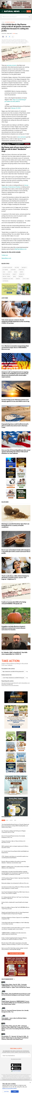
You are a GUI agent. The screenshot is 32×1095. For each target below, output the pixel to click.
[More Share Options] (13, 36)
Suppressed (23, 43)
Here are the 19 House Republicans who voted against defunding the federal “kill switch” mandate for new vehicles (16, 451)
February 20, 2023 (16, 108)
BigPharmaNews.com (20, 249)
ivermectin (11, 41)
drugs (19, 40)
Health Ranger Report (7, 979)
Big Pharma (23, 39)
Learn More (6, 1091)
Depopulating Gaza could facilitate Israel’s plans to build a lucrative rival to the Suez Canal (15, 425)
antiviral (14, 39)
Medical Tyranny (17, 41)
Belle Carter (10, 370)
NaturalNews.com (6, 258)
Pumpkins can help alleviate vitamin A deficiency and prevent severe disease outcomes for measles (13, 628)
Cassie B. (9, 422)
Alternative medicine (10, 22)
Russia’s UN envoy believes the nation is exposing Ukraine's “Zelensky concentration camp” (14, 862)
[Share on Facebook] (6, 36)
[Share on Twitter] (9, 36)
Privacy (4, 1075)
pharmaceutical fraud (6, 43)
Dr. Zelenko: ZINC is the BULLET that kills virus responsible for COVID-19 (14, 653)
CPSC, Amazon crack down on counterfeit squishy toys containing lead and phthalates (15, 857)
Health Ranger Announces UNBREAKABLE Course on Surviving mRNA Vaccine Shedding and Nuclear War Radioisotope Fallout (16, 1003)
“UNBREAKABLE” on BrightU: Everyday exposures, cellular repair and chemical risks (14, 933)
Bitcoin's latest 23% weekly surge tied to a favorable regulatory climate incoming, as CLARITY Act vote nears (15, 943)
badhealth (18, 39)
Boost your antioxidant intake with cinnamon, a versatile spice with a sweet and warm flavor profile (16, 551)
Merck (22, 41)
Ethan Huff (9, 33)
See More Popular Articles (16, 953)
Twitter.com (5, 255)
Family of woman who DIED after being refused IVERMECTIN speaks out (14, 602)
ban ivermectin (22, 137)
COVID (12, 40)
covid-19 (16, 40)
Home (3, 22)
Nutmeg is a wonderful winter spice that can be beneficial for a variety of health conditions (15, 525)
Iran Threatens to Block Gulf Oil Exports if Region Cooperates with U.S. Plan (14, 831)
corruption (9, 40)
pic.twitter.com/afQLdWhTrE (12, 101)
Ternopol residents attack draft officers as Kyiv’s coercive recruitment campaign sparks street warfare (16, 928)
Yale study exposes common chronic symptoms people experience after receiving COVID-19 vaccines (16, 321)
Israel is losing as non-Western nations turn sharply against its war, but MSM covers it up (15, 400)
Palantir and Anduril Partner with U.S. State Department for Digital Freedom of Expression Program (15, 913)
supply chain (18, 43)
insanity (7, 41)
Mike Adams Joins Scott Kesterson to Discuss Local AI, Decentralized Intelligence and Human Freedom (16, 994)
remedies (13, 43)
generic (22, 40)
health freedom (6, 274)
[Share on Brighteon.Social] (3, 36)
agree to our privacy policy (9, 1088)
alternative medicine (8, 39)
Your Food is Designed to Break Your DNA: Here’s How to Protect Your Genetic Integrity (15, 892)
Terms (8, 1075)
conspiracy (4, 40)
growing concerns (12, 65)
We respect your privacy (16, 1059)
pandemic (26, 41)
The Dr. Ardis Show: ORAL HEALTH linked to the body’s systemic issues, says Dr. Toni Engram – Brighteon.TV (15, 577)
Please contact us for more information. (10, 685)
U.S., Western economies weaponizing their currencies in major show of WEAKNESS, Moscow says (15, 347)
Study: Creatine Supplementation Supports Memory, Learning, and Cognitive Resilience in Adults (14, 938)
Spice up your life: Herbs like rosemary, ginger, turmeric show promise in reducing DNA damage (15, 948)
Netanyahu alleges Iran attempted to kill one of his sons (15, 883)
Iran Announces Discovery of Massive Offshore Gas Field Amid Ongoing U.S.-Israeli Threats (15, 887)
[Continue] (29, 1055)
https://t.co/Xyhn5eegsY (19, 99)
